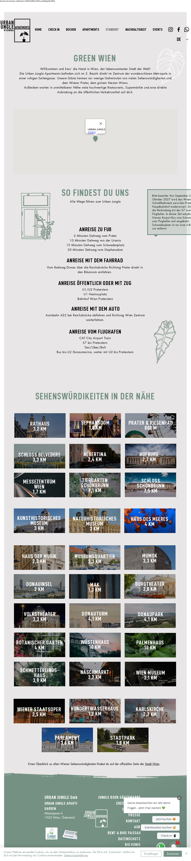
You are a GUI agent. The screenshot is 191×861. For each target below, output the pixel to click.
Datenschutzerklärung (76, 855)
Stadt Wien (152, 764)
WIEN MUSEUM (150, 673)
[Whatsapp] (187, 29)
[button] (152, 805)
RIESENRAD (161, 423)
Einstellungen (151, 853)
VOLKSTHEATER (40, 614)
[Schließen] (186, 853)
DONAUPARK (150, 614)
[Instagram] (171, 29)
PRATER (137, 423)
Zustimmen (173, 853)
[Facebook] (179, 29)
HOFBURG (149, 454)
